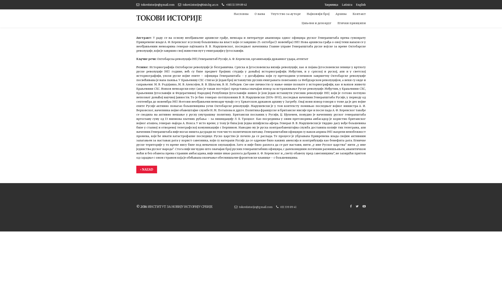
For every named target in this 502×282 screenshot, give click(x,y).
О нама (260, 14)
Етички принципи (351, 23)
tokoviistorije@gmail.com (158, 4)
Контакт (359, 14)
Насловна (241, 14)
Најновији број (318, 14)
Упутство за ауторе (286, 14)
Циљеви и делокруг (317, 23)
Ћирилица (331, 4)
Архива (341, 14)
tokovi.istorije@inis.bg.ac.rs (200, 4)
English (361, 4)
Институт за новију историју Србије (180, 207)
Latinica (347, 4)
